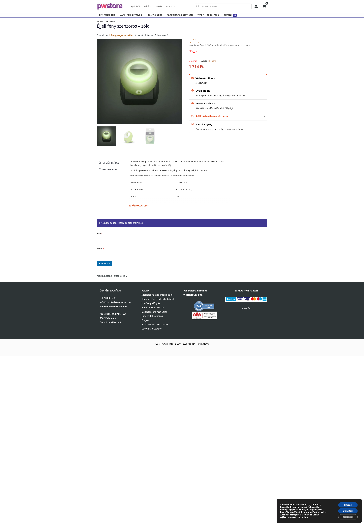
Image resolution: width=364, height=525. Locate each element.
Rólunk (145, 290)
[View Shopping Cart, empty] (264, 6)
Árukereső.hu (246, 308)
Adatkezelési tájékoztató (154, 324)
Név (99, 233)
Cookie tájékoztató (151, 328)
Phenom (212, 61)
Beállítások (348, 516)
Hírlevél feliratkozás (152, 316)
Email (100, 248)
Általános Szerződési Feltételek (158, 299)
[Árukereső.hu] (204, 306)
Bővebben (303, 517)
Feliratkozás (104, 263)
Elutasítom (348, 510)
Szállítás (148, 6)
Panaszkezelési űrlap (152, 307)
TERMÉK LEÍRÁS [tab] (110, 162)
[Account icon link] (256, 6)
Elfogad (348, 504)
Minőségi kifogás (150, 303)
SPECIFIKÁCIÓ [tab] (109, 169)
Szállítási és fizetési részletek (212, 116)
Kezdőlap (193, 45)
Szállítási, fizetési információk (157, 294)
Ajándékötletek (215, 45)
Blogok (145, 320)
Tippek (203, 45)
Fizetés (159, 6)
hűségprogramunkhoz (122, 35)
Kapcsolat (170, 6)
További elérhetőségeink (113, 306)
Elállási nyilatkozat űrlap (154, 311)
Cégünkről (135, 6)
